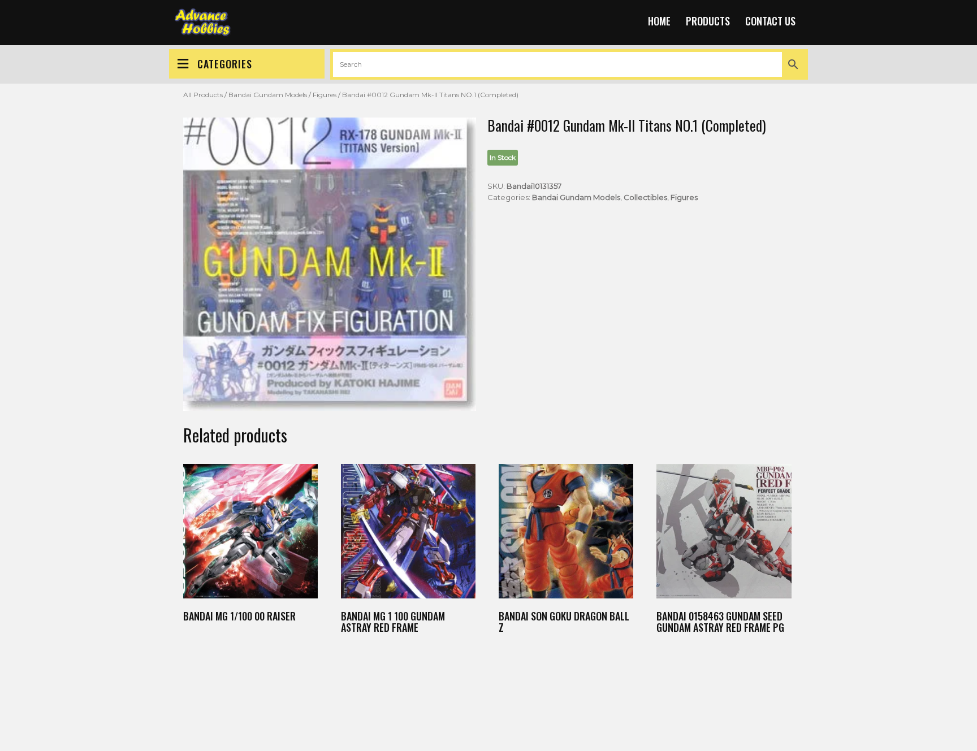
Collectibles (645, 197)
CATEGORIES (224, 64)
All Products (203, 94)
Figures (324, 94)
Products (708, 21)
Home (659, 21)
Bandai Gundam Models (267, 94)
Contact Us (770, 21)
